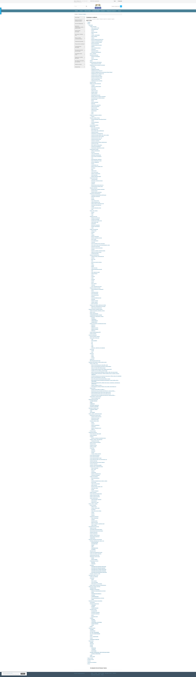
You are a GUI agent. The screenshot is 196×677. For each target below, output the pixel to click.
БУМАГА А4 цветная (94, 327)
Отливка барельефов (95, 253)
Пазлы (92, 112)
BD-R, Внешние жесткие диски (95, 360)
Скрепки (92, 280)
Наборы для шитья (94, 90)
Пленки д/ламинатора (93, 533)
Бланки (92, 579)
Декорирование (94, 110)
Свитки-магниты (94, 500)
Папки (92, 213)
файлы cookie (10, 673)
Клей (92, 270)
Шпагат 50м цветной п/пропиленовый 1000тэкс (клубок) (100, 378)
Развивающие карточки (95, 69)
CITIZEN (91, 646)
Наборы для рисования (95, 106)
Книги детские (93, 67)
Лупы (92, 260)
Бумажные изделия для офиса (95, 287)
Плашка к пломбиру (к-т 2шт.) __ (96, 385)
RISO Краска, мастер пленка (95, 556)
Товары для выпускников (95, 483)
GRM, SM (93, 429)
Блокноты (93, 296)
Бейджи (92, 266)
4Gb (92, 342)
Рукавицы (93, 123)
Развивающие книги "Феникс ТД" (96, 70)
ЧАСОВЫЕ (92, 629)
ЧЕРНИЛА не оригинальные (94, 589)
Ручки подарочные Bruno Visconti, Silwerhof (97, 462)
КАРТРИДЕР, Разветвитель (94, 405)
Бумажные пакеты (94, 520)
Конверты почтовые (94, 300)
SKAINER (91, 642)
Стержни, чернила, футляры (96, 453)
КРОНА (91, 635)
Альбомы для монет (93, 445)
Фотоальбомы (92, 602)
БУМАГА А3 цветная (94, 329)
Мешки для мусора (94, 522)
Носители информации (79, 23)
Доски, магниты (94, 283)
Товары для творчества (94, 229)
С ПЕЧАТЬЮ (93, 649)
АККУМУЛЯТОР (92, 630)
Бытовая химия (92, 126)
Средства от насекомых (95, 140)
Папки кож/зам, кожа (94, 222)
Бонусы (119, 10)
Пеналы (92, 30)
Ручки (92, 209)
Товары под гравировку (94, 576)
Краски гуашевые (94, 36)
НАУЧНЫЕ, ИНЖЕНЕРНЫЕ (95, 653)
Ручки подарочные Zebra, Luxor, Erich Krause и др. (98, 459)
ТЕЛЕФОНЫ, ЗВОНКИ (93, 409)
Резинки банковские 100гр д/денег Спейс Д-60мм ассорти (101, 392)
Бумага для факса (93, 333)
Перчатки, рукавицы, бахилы (95, 117)
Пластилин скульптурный (95, 246)
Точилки (92, 206)
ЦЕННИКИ (93, 317)
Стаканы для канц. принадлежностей (97, 256)
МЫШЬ (91, 402)
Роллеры (92, 452)
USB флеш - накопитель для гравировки (98, 347)
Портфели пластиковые (95, 219)
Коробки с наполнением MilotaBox (96, 465)
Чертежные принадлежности (96, 52)
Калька (92, 290)
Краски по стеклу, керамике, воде (97, 166)
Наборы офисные (94, 273)
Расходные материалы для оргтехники (79, 51)
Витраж (92, 100)
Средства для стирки (94, 143)
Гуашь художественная (95, 153)
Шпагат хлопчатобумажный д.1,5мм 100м (98, 377)
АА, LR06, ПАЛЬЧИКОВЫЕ (94, 632)
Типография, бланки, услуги (78, 54)
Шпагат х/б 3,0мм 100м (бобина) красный (98, 367)
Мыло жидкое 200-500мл (95, 127)
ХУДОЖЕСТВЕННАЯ (94, 623)
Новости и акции (87, 10)
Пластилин (93, 242)
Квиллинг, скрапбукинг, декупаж (96, 237)
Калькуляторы (77, 66)
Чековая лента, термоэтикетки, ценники (96, 316)
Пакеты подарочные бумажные (95, 442)
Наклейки (93, 232)
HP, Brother (93, 595)
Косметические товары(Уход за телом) (97, 147)
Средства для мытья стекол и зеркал (97, 136)
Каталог (81, 10)
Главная (76, 10)
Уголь (92, 157)
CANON (92, 599)
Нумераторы (93, 426)
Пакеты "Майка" (94, 525)
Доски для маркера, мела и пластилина (98, 243)
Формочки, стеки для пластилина (96, 247)
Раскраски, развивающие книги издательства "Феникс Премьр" (101, 72)
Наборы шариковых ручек (95, 202)
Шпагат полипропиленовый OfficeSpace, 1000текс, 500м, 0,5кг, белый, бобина (104, 372)
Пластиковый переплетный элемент (96, 529)
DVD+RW (92, 357)
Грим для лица (93, 230)
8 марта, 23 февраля (94, 490)
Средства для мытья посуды (96, 139)
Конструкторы (93, 89)
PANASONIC (93, 563)
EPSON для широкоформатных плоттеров (98, 590)
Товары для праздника (94, 476)
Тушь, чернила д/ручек (95, 200)
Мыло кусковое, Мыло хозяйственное (97, 130)
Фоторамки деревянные (95, 613)
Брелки (92, 57)
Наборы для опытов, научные (96, 252)
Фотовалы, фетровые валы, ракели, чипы (97, 540)
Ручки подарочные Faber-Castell (95, 433)
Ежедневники (93, 223)
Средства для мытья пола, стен (96, 137)
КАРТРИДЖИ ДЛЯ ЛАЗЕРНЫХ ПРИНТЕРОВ (98, 566)
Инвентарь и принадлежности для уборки (98, 306)
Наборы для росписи (94, 109)
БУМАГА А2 (93, 330)
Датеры (92, 422)
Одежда (92, 120)
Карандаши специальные (95, 196)
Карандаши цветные (94, 50)
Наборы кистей (93, 170)
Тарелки (92, 512)
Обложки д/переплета (93, 532)
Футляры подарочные (93, 463)
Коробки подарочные (93, 460)
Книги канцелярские (94, 293)
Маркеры (92, 199)
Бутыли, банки (93, 482)
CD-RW (92, 350)
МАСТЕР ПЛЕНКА (94, 559)
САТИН (92, 625)
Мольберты (93, 167)
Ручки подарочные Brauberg (95, 455)
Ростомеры (93, 66)
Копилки (92, 489)
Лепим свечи (93, 87)
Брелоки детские (93, 443)
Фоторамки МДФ (94, 610)
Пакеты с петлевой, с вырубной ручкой (97, 523)
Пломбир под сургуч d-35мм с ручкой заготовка (99, 370)
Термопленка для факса (94, 560)
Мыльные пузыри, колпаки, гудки (96, 486)
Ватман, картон (92, 312)
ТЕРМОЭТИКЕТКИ (94, 320)
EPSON (92, 592)
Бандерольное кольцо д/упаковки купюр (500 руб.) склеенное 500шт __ (103, 395)
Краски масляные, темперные (96, 159)
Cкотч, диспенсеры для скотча (96, 286)
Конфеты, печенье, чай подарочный (96, 439)
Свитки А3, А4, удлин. (95, 502)
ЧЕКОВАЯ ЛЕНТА (94, 322)
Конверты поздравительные (96, 473)
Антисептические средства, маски (97, 186)
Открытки (92, 470)
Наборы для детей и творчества (95, 83)
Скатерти (92, 513)
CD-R (92, 352)
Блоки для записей (94, 303)
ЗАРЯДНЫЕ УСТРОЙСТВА (94, 639)
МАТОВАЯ (93, 606)
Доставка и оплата (96, 10)
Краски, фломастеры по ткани (96, 160)
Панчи (92, 113)
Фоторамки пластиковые (95, 612)
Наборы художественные (95, 150)
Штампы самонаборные (95, 425)
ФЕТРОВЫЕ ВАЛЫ (94, 543)
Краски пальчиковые (94, 102)
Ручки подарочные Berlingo (94, 456)
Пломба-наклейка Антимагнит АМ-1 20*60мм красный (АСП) (101, 369)
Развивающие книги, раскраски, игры (97, 73)
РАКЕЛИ (92, 545)
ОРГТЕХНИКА (92, 412)
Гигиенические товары (94, 177)
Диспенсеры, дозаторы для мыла (97, 180)
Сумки (92, 227)
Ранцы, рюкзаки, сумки (95, 27)
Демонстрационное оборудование (96, 62)
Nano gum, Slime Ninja (95, 236)
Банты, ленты (93, 469)
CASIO (91, 655)
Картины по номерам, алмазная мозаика (98, 250)
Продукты (93, 515)
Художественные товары (94, 149)
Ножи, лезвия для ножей (95, 272)
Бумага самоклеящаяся (94, 313)
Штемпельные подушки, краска (95, 415)
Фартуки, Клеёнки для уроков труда (97, 39)
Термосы (92, 116)
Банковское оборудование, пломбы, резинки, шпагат (79, 27)
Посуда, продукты (93, 505)
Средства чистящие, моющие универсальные (99, 142)
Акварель (92, 46)
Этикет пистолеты (94, 267)
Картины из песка (94, 99)
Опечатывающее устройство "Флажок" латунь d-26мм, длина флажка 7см (103, 386)
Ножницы (92, 257)
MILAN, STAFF (92, 656)
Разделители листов (94, 292)
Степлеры (93, 276)
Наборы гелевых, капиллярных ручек (97, 203)
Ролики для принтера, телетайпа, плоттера (97, 310)
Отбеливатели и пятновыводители (97, 133)
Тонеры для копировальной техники (96, 552)
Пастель (92, 163)
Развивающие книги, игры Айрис (96, 80)
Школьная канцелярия (95, 43)
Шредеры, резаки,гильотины (95, 535)
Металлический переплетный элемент (96, 530)
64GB (92, 346)
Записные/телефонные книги (96, 297)
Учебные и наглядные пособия (96, 42)
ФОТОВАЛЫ (93, 549)
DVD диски (92, 353)
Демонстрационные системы (96, 63)
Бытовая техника (93, 82)
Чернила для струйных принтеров (79, 58)
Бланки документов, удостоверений (97, 289)
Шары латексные (94, 485)
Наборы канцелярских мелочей (96, 269)
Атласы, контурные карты (95, 79)
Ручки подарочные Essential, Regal (96, 493)
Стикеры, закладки (94, 302)
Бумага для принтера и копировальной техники (98, 323)
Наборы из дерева (93, 446)
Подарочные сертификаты (111, 10)
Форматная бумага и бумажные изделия (78, 20)
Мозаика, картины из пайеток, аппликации (98, 96)
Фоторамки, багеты (93, 609)
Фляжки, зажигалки (93, 492)
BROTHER (93, 562)
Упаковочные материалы (94, 516)
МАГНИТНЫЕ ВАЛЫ (94, 542)
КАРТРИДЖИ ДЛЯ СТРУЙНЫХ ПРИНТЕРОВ (98, 569)
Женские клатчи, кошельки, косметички (97, 189)
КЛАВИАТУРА (92, 403)
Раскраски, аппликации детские (96, 77)
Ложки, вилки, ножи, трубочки (96, 510)
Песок (92, 233)
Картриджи (92, 565)
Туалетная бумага (94, 179)
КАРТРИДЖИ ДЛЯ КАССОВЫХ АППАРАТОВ (98, 570)
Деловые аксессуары (93, 216)
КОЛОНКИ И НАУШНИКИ (94, 406)
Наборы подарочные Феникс (95, 496)
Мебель (91, 60)
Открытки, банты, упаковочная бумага (96, 466)
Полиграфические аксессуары (78, 47)
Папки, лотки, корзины (94, 210)
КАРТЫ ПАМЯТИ (94, 340)
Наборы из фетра (94, 93)
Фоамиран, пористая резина (96, 86)
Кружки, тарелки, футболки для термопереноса (98, 585)
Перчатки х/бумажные (95, 122)
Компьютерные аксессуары (77, 31)
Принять (23, 673)
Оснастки (92, 423)
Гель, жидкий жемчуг (94, 240)
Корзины (92, 212)
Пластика (92, 249)
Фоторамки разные (94, 616)
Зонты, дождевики (93, 53)
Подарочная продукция (79, 41)
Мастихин (93, 152)
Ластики (92, 197)
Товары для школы (93, 26)
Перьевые (93, 449)
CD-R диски (92, 349)
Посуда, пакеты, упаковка (79, 43)
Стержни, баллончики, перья (96, 207)
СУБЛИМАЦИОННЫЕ (95, 596)
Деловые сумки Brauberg (95, 226)
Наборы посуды (94, 506)
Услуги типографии (94, 582)
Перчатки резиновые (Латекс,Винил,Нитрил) (98, 119)
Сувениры (91, 436)
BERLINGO (92, 643)
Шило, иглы (93, 259)
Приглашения (93, 472)
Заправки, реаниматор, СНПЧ (95, 573)
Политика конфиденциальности (79, 673)
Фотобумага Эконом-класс (94, 603)
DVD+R (92, 356)
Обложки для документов (95, 217)
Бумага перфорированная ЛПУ (95, 332)
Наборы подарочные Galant (94, 495)
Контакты (103, 10)
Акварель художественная (95, 173)
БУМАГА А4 (93, 326)
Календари (93, 299)
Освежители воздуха (94, 132)
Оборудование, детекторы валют (95, 396)
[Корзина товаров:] (121, 6)
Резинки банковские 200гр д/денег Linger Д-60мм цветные (101, 393)
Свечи (92, 479)
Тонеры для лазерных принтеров (95, 553)
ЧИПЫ (92, 546)
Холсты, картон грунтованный (96, 156)
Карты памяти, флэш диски (94, 337)
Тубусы (92, 33)
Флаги (92, 263)
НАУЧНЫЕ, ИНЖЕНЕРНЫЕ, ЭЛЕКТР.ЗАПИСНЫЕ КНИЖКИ (99, 652)
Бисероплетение (94, 107)
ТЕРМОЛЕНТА (93, 319)
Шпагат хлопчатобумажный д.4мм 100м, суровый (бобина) (101, 366)
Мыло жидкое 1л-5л (94, 129)
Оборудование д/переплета (94, 536)
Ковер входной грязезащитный (96, 307)
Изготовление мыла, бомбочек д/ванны (98, 97)
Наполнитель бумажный (95, 475)
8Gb (92, 343)
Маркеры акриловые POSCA (96, 176)
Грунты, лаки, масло (94, 172)
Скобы (92, 277)
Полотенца (93, 182)
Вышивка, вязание (94, 92)
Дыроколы (93, 279)
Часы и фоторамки (94, 59)
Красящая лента (93, 550)
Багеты (92, 615)
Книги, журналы (94, 580)
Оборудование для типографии (96, 583)
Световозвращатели (94, 29)
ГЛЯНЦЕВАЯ (93, 605)
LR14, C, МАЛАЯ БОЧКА (94, 636)
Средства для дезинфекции (96, 146)
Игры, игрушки (93, 239)
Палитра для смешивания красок (96, 40)
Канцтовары (77, 17)
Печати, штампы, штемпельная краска (78, 38)
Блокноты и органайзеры (95, 56)
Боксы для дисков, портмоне (95, 336)
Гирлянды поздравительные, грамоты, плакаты (99, 480)
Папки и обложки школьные (96, 47)
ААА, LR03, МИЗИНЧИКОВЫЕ (95, 633)
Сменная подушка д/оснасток (96, 416)
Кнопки (92, 282)
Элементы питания (78, 64)
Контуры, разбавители (95, 162)
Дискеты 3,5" (92, 359)
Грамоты (92, 37)
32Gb (92, 339)
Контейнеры (93, 509)
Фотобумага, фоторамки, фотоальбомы (79, 61)
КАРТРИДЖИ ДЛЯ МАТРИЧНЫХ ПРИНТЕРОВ (99, 572)
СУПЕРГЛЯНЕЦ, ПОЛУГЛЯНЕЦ (96, 622)
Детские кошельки (94, 190)
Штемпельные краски (95, 419)
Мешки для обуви (94, 32)
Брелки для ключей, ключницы (96, 262)
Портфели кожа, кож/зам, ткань (96, 220)
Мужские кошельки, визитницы (96, 192)
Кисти (92, 169)
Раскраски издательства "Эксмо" (96, 76)
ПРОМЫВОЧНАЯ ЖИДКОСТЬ (96, 593)
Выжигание (93, 103)
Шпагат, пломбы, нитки (94, 363)
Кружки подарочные (93, 435)
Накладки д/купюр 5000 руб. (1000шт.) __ (98, 389)
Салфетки (93, 183)
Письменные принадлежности (95, 193)
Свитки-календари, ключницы (96, 499)
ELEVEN (91, 645)
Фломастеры (93, 49)
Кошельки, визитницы (93, 187)
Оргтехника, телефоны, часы (79, 35)
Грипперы (93, 519)
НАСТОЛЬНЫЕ (93, 650)
